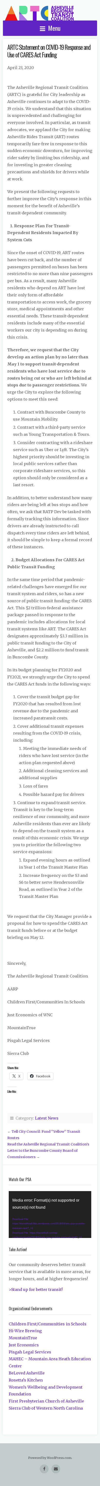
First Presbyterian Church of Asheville (46, 1401)
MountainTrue (23, 1337)
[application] (50, 1214)
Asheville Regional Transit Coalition (39, 13)
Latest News (46, 1118)
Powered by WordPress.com (49, 1458)
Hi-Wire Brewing (25, 1330)
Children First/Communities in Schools (47, 1323)
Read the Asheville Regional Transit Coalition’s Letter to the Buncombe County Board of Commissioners (48, 1150)
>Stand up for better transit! (36, 1289)
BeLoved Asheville (27, 1373)
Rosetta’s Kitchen (26, 1380)
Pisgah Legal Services (30, 1352)
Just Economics (24, 1344)
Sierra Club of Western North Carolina (46, 1408)
